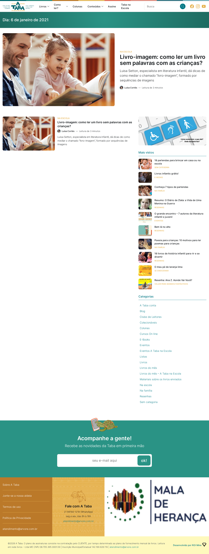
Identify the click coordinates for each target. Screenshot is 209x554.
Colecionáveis (148, 322)
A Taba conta (148, 305)
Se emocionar (161, 271)
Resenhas (159, 207)
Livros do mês (148, 367)
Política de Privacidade (17, 518)
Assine (112, 6)
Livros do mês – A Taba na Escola (160, 373)
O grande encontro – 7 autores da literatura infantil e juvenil (178, 215)
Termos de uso (12, 506)
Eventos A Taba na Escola (156, 350)
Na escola (126, 51)
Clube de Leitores (150, 316)
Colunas (77, 6)
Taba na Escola (126, 6)
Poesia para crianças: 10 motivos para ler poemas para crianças (177, 242)
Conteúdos (94, 6)
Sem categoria (161, 167)
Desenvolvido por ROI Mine (187, 545)
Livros (42, 6)
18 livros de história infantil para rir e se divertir (177, 255)
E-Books (158, 177)
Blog (142, 311)
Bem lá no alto (162, 226)
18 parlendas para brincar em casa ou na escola (177, 162)
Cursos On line (149, 333)
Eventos (158, 221)
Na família (159, 191)
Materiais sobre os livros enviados (160, 379)
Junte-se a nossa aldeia (17, 495)
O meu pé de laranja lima (168, 266)
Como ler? (57, 6)
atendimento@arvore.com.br (20, 528)
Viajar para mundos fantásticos (171, 284)
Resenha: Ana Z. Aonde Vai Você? (173, 280)
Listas (143, 356)
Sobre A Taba (11, 484)
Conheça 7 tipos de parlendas (171, 187)
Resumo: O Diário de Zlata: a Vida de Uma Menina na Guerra (177, 202)
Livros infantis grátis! (166, 173)
